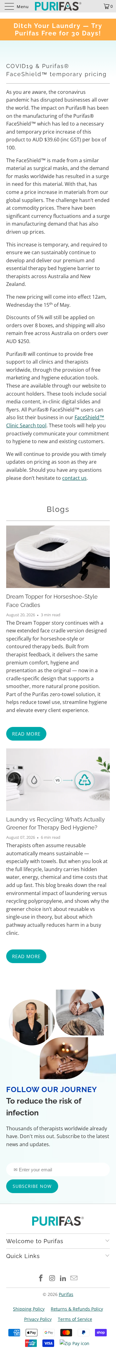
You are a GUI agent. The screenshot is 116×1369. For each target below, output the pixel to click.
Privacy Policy (38, 1319)
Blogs (58, 509)
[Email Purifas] (74, 1278)
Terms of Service (75, 1319)
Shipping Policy (29, 1309)
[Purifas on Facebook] (41, 1278)
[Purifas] (58, 6)
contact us (74, 478)
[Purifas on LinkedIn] (63, 1278)
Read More (26, 734)
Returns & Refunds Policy (77, 1309)
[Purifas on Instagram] (52, 1278)
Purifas (66, 1294)
